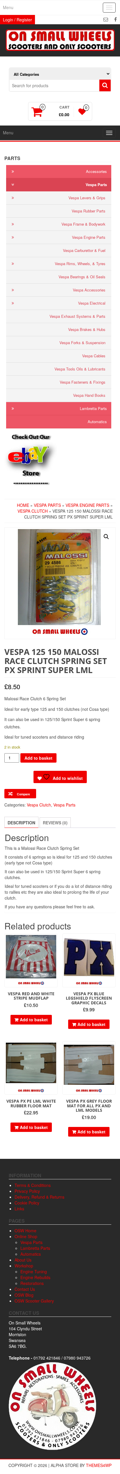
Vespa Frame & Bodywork (83, 224)
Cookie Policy (27, 1203)
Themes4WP (99, 1465)
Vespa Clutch (32, 511)
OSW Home (25, 1230)
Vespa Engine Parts (88, 237)
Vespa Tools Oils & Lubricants (79, 369)
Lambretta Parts (93, 408)
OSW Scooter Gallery (34, 1301)
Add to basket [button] (34, 1019)
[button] (106, 536)
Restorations (32, 1283)
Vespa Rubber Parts (88, 211)
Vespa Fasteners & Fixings (82, 382)
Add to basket (38, 758)
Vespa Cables (93, 355)
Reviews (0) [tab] (55, 823)
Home (23, 505)
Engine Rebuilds (35, 1277)
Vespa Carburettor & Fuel (84, 250)
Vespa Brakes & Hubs (86, 329)
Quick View (55, 942)
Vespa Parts (96, 184)
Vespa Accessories (89, 290)
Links (19, 1209)
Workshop (24, 1266)
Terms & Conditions (33, 1185)
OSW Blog (24, 1295)
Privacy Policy (27, 1191)
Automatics (97, 421)
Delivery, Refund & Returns (39, 1197)
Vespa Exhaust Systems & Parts (77, 316)
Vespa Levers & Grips (86, 197)
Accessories (96, 171)
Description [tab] (21, 823)
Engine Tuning (33, 1271)
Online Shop (26, 1236)
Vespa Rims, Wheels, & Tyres (80, 263)
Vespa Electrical (91, 303)
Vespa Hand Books (89, 395)
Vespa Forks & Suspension (82, 342)
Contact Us (25, 1289)
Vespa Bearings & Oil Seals (82, 276)
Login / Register (17, 20)
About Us (23, 1260)
